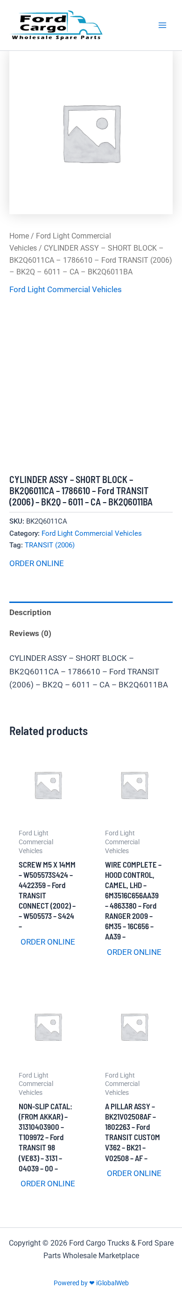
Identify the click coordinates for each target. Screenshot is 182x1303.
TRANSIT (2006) (50, 545)
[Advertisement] (91, 385)
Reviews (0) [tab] (30, 633)
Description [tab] (30, 612)
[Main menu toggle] (162, 25)
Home (19, 235)
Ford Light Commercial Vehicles (65, 289)
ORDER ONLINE (36, 563)
